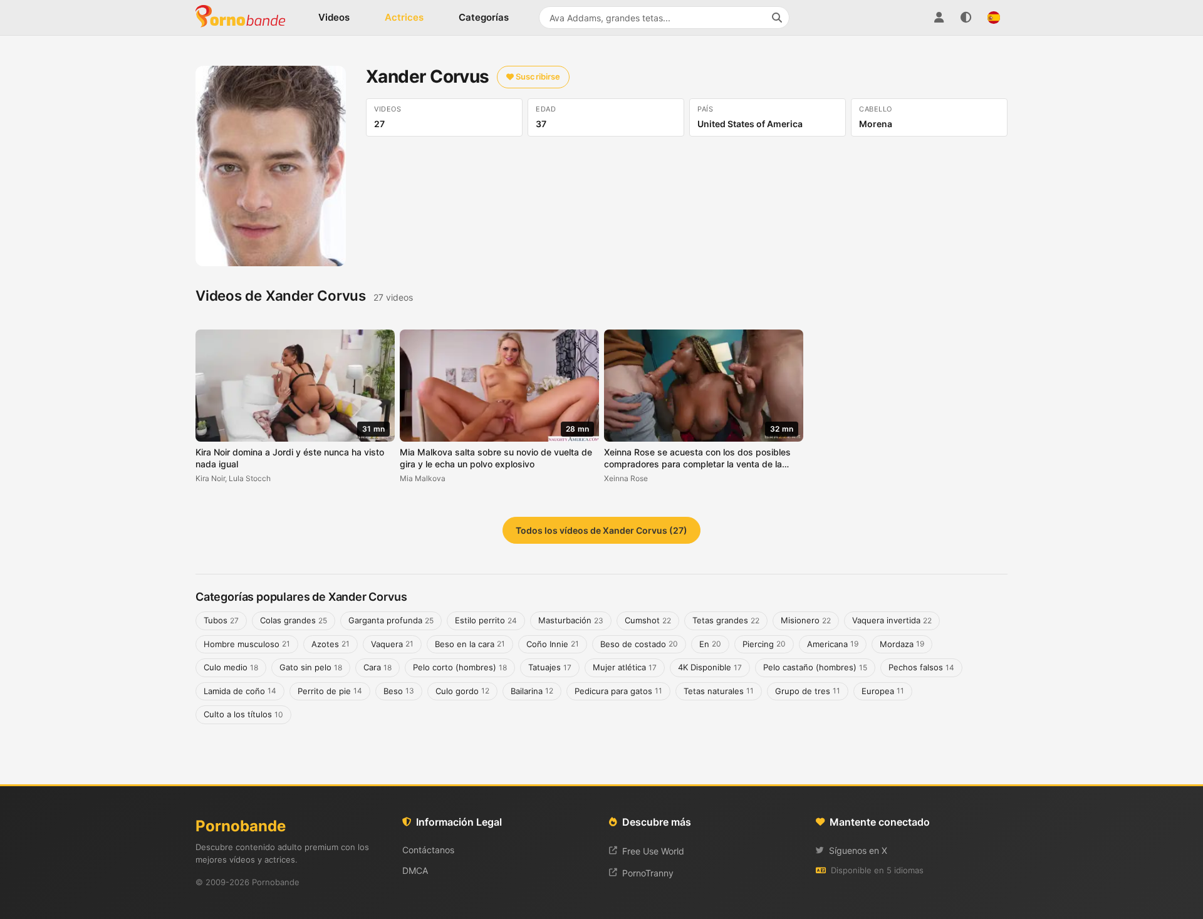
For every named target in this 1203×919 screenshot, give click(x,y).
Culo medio (231, 667)
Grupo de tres (807, 691)
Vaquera (392, 644)
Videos (334, 17)
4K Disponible (710, 667)
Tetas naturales (719, 691)
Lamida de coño (240, 691)
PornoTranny (648, 873)
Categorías (484, 17)
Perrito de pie (330, 691)
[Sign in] (938, 17)
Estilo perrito (486, 620)
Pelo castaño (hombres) (815, 667)
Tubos (221, 620)
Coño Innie (552, 644)
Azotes (330, 644)
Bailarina (532, 691)
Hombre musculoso (247, 644)
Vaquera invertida (892, 620)
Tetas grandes (725, 620)
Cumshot (648, 620)
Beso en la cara (470, 644)
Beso (398, 691)
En (710, 644)
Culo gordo (462, 691)
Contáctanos (428, 849)
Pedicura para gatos (618, 691)
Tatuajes (549, 667)
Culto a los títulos (243, 714)
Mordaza (902, 644)
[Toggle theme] (966, 17)
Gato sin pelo (310, 667)
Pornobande (245, 17)
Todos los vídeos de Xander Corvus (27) (601, 530)
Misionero (806, 620)
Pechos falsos (921, 667)
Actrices (404, 17)
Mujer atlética (625, 667)
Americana (832, 644)
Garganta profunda (391, 620)
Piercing (764, 644)
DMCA (415, 870)
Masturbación (570, 620)
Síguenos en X (858, 850)
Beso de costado (639, 644)
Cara (377, 667)
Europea (883, 691)
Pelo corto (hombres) (460, 667)
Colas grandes (293, 620)
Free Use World (653, 851)
